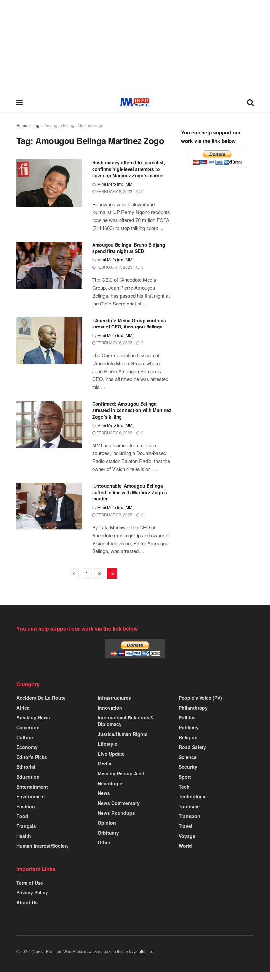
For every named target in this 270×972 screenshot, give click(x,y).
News (104, 793)
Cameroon (28, 727)
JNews (37, 951)
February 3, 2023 (113, 514)
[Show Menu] (19, 102)
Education (28, 776)
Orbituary (108, 832)
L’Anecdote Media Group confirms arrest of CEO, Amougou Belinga (129, 323)
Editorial (25, 767)
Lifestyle (107, 744)
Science (188, 757)
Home (21, 125)
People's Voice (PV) (200, 697)
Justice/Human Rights (123, 734)
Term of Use (29, 882)
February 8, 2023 (113, 191)
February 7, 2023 (113, 267)
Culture (24, 737)
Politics (187, 717)
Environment (30, 796)
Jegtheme (143, 951)
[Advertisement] (135, 46)
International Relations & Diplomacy (126, 720)
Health (23, 836)
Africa (23, 707)
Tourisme (189, 806)
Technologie (193, 796)
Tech (184, 786)
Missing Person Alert (121, 773)
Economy (27, 747)
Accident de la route (41, 697)
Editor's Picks (31, 757)
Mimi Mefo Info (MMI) (116, 184)
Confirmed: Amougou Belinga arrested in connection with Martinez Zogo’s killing (131, 410)
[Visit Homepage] (134, 102)
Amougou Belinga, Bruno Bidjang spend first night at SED (128, 248)
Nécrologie (110, 783)
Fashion (25, 806)
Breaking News (33, 717)
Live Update (111, 753)
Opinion (107, 822)
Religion (188, 737)
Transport (190, 816)
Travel (185, 826)
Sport (185, 776)
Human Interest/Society (42, 845)
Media (104, 763)
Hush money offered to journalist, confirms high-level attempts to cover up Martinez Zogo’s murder (128, 169)
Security (188, 767)
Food (22, 816)
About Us (27, 902)
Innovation (110, 707)
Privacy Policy (32, 892)
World (185, 845)
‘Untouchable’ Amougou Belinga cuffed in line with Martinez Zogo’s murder (129, 492)
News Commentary (119, 803)
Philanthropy (193, 707)
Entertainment (32, 786)
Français (26, 826)
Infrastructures (114, 697)
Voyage (187, 836)
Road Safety (192, 747)
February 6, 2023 (113, 342)
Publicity (189, 727)
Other (104, 842)
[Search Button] (250, 102)
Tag (36, 125)
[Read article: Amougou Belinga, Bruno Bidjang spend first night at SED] (49, 265)
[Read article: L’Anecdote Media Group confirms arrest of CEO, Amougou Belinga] (49, 340)
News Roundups (116, 813)
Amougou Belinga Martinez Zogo (73, 125)
